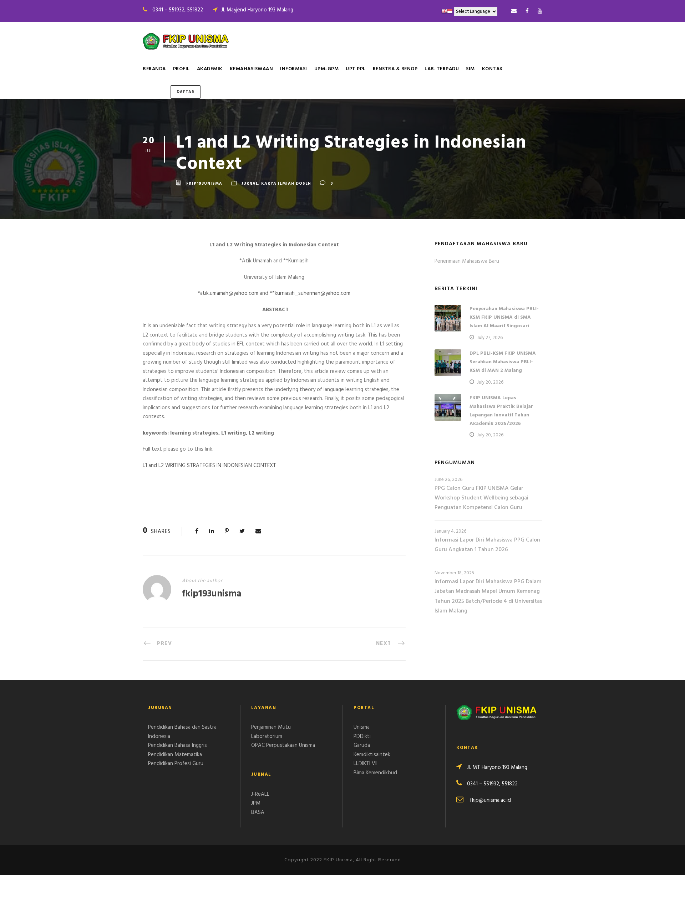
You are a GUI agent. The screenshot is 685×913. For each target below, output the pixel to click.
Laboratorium (266, 736)
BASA (257, 812)
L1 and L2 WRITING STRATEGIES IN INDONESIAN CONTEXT (209, 465)
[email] (514, 11)
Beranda (154, 69)
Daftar (185, 92)
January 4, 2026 (450, 531)
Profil (181, 69)
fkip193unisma (204, 183)
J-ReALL (260, 794)
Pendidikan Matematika (175, 754)
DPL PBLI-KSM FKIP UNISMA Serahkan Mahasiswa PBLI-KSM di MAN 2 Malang (503, 362)
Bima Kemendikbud (375, 773)
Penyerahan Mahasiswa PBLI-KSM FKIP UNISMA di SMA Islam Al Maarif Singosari (504, 317)
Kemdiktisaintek (372, 754)
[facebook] (527, 11)
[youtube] (540, 11)
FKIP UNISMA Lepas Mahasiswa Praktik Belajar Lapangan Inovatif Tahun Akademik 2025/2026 (501, 410)
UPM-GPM (326, 69)
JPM (255, 803)
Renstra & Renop (395, 69)
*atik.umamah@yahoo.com (228, 293)
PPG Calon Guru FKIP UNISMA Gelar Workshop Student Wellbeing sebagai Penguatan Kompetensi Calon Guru (481, 498)
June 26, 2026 (448, 479)
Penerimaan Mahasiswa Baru (467, 261)
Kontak (492, 69)
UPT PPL (356, 69)
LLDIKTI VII (365, 763)
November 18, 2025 (454, 573)
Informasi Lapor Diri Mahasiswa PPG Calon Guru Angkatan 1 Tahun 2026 (487, 544)
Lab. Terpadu (442, 69)
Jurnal (250, 183)
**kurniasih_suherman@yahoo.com (310, 293)
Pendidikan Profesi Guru (175, 763)
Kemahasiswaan (251, 69)
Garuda (362, 745)
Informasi (293, 69)
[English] (444, 11)
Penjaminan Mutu (271, 727)
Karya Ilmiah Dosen (286, 183)
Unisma (362, 727)
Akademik (210, 69)
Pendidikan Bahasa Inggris (177, 745)
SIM (470, 69)
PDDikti (362, 736)
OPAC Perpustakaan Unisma (283, 745)
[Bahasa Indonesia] (450, 11)
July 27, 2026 (490, 338)
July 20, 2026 (490, 382)
